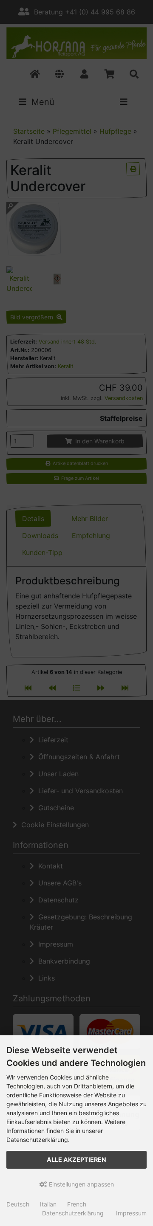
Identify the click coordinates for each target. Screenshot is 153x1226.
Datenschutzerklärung (73, 1213)
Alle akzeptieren (76, 1159)
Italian (48, 1204)
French (76, 1204)
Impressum (131, 1213)
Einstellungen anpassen (80, 1184)
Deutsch (17, 1204)
